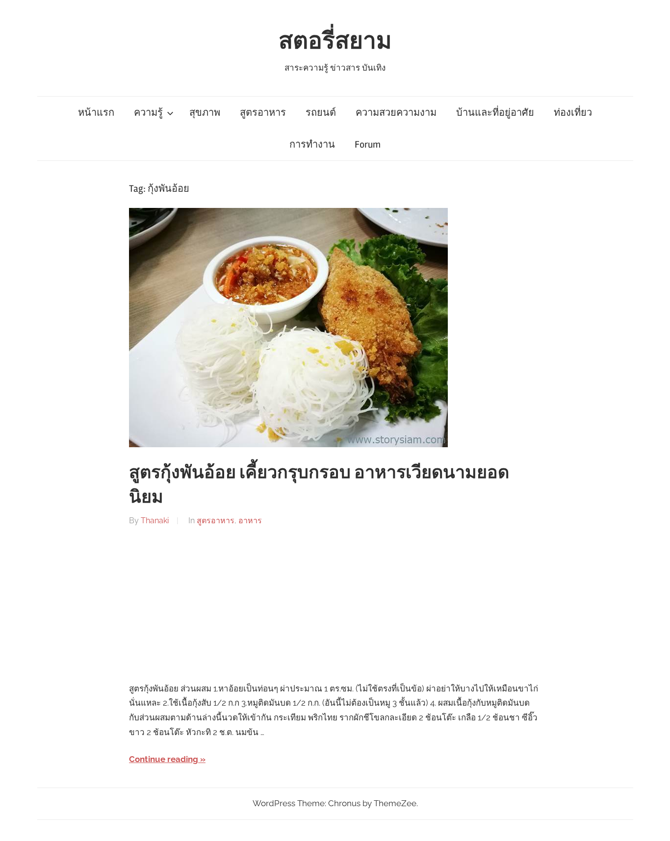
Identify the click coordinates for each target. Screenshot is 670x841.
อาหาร (250, 520)
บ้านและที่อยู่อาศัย (495, 112)
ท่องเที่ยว (573, 112)
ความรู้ (148, 112)
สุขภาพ (204, 112)
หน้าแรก (96, 112)
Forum (368, 144)
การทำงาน (312, 144)
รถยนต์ (321, 112)
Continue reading (163, 759)
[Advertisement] (335, 604)
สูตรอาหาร (263, 112)
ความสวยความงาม (396, 112)
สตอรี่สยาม (335, 40)
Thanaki (155, 520)
